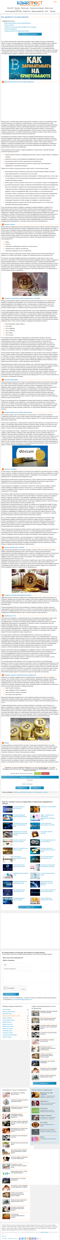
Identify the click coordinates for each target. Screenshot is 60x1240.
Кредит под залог (7, 1024)
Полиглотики (44, 1108)
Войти (54, 1)
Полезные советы (8, 1032)
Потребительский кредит (10, 1035)
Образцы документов (37, 11)
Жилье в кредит (7, 1018)
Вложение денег (7, 1013)
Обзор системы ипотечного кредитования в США (48, 1076)
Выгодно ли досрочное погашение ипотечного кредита (17, 1208)
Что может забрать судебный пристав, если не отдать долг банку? (48, 1027)
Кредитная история (8, 1026)
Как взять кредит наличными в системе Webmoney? (19, 1157)
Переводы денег (7, 1030)
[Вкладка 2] (36, 1147)
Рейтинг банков (7, 1037)
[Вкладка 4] (41, 1147)
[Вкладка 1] (32, 1147)
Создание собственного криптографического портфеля (20, 27)
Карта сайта (4, 1236)
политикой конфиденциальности (22, 999)
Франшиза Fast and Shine (47, 1130)
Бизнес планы (49, 8)
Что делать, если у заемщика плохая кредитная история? (48, 1069)
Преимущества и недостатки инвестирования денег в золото (19, 1130)
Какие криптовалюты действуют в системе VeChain (47, 883)
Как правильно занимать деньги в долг (47, 1040)
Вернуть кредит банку (9, 1011)
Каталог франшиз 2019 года (13, 11)
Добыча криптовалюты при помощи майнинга (17, 23)
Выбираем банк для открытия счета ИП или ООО (48, 1012)
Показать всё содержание (30, 34)
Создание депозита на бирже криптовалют (16, 31)
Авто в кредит (7, 1009)
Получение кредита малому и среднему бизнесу (19, 1100)
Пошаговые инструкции (37, 8)
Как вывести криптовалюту (48, 806)
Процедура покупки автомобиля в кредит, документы (17, 1116)
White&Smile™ (44, 1101)
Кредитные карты (8, 1028)
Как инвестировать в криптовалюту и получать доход (48, 850)
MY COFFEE (44, 1122)
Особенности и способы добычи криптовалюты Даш (20, 825)
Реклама (52, 11)
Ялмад (42, 1137)
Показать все (44, 1083)
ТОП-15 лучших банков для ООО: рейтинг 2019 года (48, 1019)
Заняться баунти (9, 25)
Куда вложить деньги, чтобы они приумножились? (19, 1172)
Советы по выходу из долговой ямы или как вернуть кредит (46, 1055)
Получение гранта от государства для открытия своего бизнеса (47, 1048)
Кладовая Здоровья (46, 1115)
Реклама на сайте (12, 1238)
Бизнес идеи (25, 8)
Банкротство (26, 11)
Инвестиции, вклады (9, 1020)
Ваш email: (30, 780)
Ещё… (47, 11)
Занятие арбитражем (10, 29)
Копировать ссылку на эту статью (30, 777)
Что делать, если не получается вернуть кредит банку (19, 1166)
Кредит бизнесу (7, 1022)
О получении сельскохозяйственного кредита (18, 1216)
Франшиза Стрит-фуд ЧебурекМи (46, 1093)
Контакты (4, 1238)
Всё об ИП (10, 8)
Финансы (17, 8)
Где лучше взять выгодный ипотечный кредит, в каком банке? (19, 1151)
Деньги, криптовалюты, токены (11, 1016)
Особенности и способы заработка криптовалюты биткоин (20, 833)
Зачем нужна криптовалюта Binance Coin (19, 858)
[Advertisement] (30, 102)
